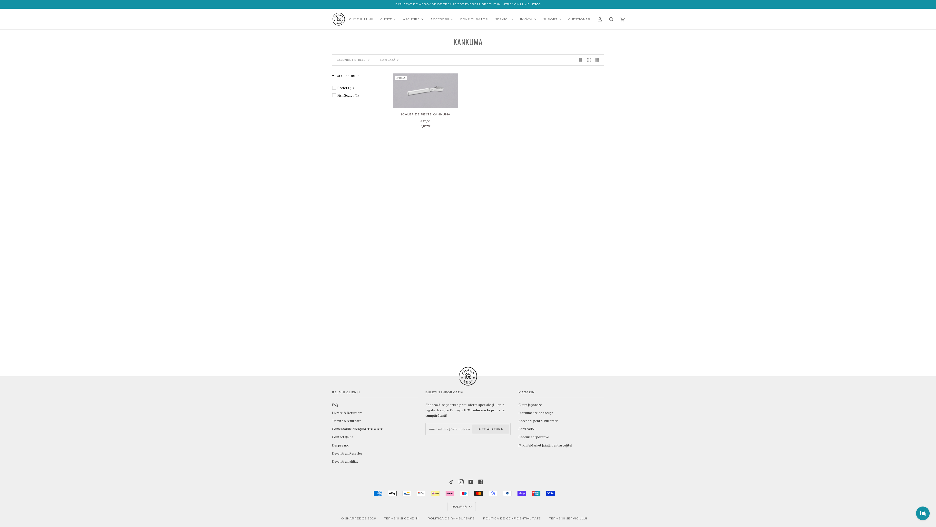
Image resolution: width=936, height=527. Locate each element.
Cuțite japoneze (530, 405)
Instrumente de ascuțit (535, 413)
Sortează (387, 59)
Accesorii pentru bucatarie (538, 421)
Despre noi (340, 445)
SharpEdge (356, 518)
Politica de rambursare (451, 518)
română (460, 506)
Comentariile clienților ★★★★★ (357, 429)
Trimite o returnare (346, 421)
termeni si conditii (401, 518)
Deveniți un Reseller (347, 453)
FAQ (335, 405)
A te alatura (490, 429)
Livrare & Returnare (347, 413)
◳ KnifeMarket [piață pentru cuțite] (545, 445)
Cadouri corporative (533, 437)
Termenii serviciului (568, 518)
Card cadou (527, 429)
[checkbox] (359, 88)
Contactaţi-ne (342, 437)
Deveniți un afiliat (345, 461)
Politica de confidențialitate (512, 518)
